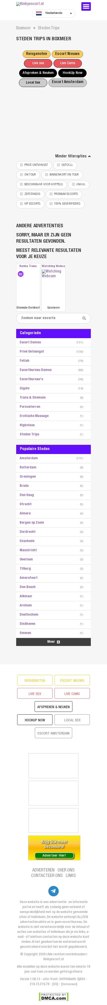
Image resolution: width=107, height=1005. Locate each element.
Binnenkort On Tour (64, 175)
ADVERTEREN (43, 870)
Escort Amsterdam (67, 82)
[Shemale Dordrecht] (21, 274)
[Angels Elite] (53, 793)
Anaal (80, 184)
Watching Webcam (53, 266)
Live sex (38, 63)
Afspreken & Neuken (38, 73)
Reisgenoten (36, 54)
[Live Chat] (53, 820)
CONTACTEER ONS (47, 876)
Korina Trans (28, 266)
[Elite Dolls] (53, 765)
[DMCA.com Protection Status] (54, 996)
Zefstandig (32, 194)
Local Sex (33, 83)
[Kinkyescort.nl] (46, 4)
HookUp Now (72, 73)
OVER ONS (66, 870)
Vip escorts (32, 204)
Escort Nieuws (67, 54)
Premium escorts (66, 194)
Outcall (67, 165)
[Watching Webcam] (53, 287)
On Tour (30, 175)
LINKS (71, 876)
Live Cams (67, 63)
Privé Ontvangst (36, 165)
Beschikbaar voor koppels (43, 184)
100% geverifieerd (67, 204)
